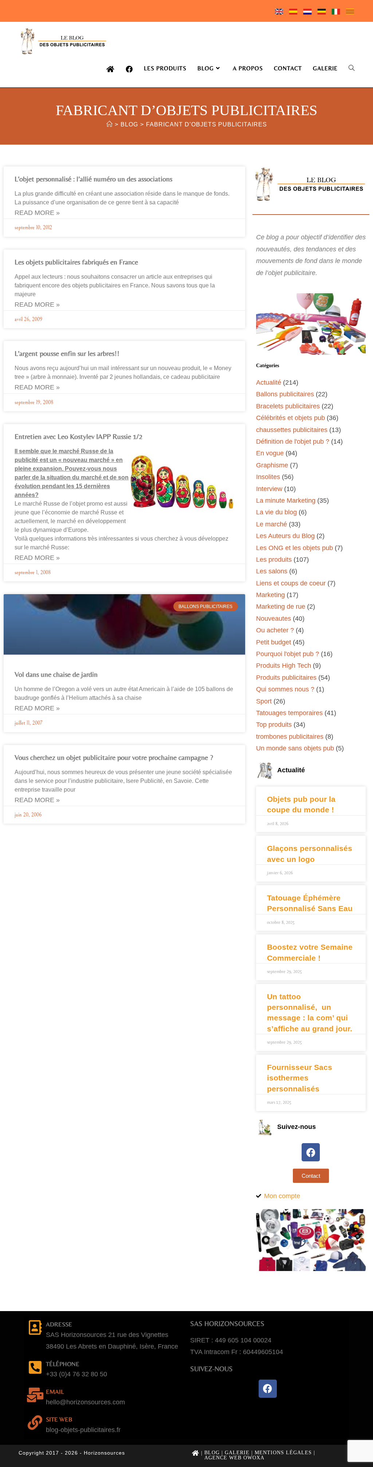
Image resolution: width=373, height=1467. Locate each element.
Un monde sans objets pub (295, 748)
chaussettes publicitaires (291, 430)
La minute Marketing (285, 500)
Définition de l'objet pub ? (292, 441)
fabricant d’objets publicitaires (206, 124)
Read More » (37, 212)
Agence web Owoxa (234, 1457)
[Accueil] (109, 124)
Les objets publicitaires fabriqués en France (76, 262)
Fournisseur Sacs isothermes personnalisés (299, 1078)
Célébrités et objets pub (290, 417)
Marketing (270, 595)
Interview (269, 489)
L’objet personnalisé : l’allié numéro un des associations (93, 178)
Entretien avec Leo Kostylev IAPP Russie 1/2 (78, 436)
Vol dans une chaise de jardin (56, 674)
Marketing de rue (280, 606)
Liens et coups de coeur (291, 583)
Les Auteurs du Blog (285, 536)
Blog (212, 1452)
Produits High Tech (283, 665)
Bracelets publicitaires (288, 406)
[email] (35, 1395)
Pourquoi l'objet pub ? (287, 654)
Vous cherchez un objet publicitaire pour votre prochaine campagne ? (114, 757)
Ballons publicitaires (285, 394)
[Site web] (35, 1422)
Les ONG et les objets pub (294, 548)
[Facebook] (311, 1152)
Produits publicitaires (286, 677)
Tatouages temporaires (289, 713)
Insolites (268, 476)
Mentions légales (283, 1452)
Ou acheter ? (275, 630)
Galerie (237, 1452)
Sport (264, 701)
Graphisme (272, 465)
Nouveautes (273, 618)
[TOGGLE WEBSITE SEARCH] (351, 68)
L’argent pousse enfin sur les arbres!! (67, 353)
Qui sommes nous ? (285, 689)
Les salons (271, 571)
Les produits (274, 559)
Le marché (271, 524)
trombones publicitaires (289, 736)
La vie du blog (276, 512)
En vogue (270, 453)
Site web (59, 1419)
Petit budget (273, 642)
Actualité (268, 382)
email (55, 1391)
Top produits (274, 724)
